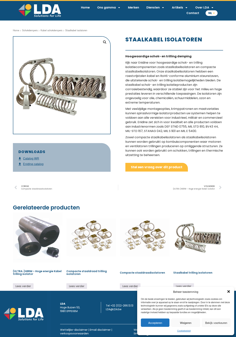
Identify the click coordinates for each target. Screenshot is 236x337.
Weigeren (185, 323)
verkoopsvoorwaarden (74, 333)
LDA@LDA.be (114, 309)
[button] (228, 291)
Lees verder (23, 286)
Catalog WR (31, 158)
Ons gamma (106, 7)
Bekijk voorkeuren (216, 323)
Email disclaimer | (101, 330)
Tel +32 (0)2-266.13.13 (119, 305)
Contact (192, 13)
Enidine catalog (33, 164)
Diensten (153, 7)
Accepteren (155, 323)
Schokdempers (30, 30)
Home (85, 7)
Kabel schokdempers (51, 30)
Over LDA (202, 7)
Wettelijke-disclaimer (74, 330)
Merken (133, 7)
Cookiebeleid (184, 330)
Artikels (177, 7)
